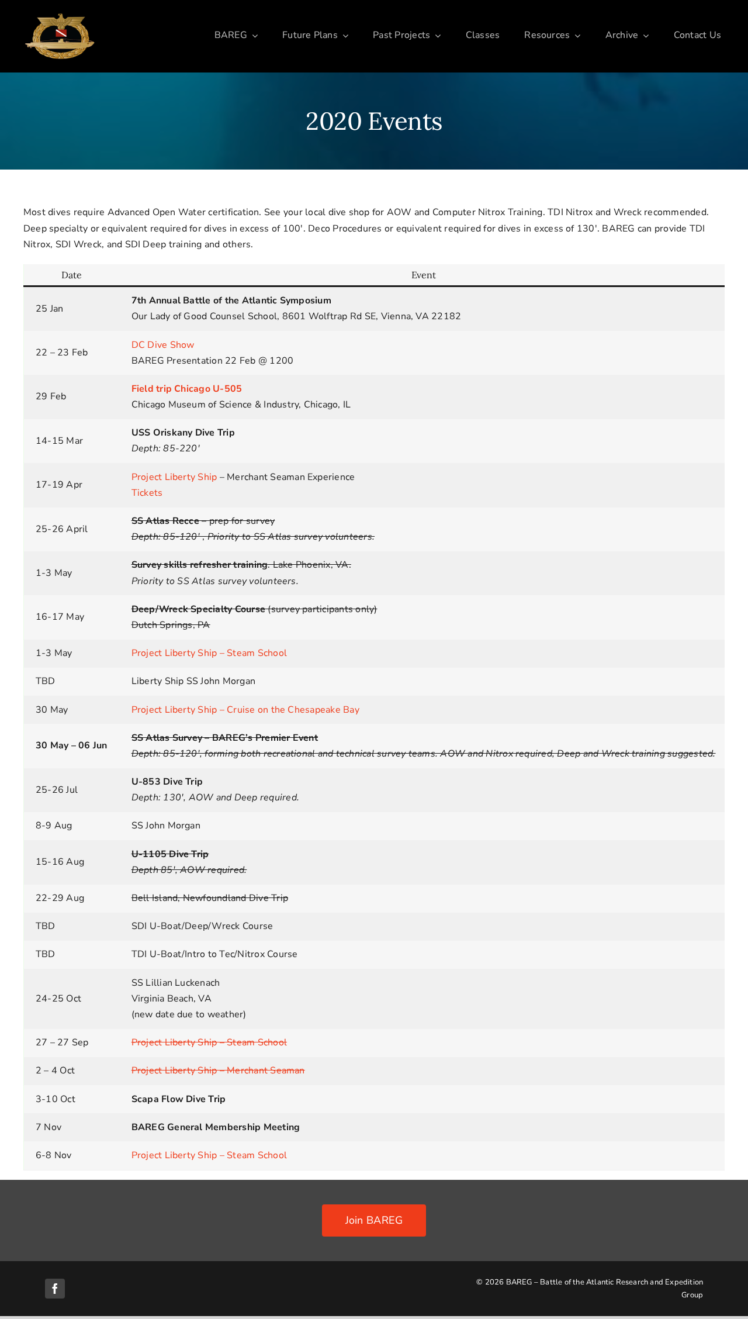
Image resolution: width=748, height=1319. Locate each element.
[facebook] (55, 1289)
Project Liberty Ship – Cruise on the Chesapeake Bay (245, 709)
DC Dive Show (163, 345)
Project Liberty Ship (174, 477)
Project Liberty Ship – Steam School (209, 653)
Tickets (147, 492)
